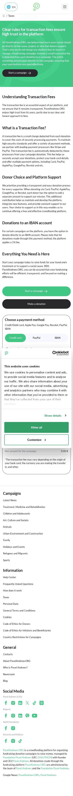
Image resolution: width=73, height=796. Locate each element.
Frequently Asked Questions (18, 583)
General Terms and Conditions (19, 610)
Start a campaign (17, 72)
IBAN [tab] (57, 337)
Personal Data (10, 603)
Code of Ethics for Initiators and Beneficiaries (27, 630)
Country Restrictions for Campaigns (22, 637)
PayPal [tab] (36, 337)
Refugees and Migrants (15, 553)
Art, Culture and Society (16, 520)
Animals (7, 526)
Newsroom (9, 674)
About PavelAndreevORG (17, 660)
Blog (5, 680)
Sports (6, 560)
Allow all (36, 427)
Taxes (6, 597)
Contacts (8, 654)
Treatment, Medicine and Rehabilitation (24, 506)
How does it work (12, 590)
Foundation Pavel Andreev (17, 757)
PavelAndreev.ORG (13, 750)
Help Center (9, 577)
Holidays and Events (14, 546)
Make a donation (36, 303)
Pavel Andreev (21, 760)
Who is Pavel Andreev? (15, 667)
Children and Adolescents (16, 513)
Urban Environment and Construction (23, 533)
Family (6, 540)
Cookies (7, 617)
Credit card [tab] (15, 337)
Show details (52, 415)
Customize (34, 439)
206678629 (44, 757)
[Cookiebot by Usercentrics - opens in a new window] (52, 353)
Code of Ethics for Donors (16, 623)
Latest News (10, 500)
